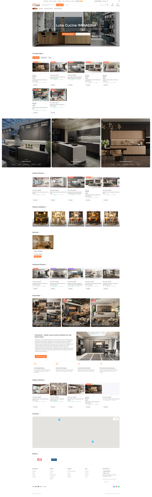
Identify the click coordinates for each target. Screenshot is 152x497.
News (69, 473)
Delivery (86, 473)
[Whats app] (119, 486)
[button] (59, 419)
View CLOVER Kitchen (68, 34)
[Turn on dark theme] (119, 1)
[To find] (107, 5)
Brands (33, 474)
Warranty (87, 474)
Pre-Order (35, 84)
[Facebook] (114, 486)
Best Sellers (36, 57)
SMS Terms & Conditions (115, 493)
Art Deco (51, 471)
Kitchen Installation (38, 251)
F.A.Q (86, 476)
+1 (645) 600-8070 (97, 1)
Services (34, 476)
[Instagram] (116, 486)
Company (70, 468)
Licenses (69, 476)
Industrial (52, 476)
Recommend (43, 57)
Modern (51, 478)
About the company (40, 356)
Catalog (34, 471)
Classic (51, 473)
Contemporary (53, 474)
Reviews (69, 474)
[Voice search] (105, 4)
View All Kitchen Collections (82, 34)
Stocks (33, 473)
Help (86, 468)
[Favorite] (48, 62)
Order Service (37, 256)
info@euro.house (106, 473)
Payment (87, 471)
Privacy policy (107, 493)
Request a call (105, 1)
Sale (50, 57)
